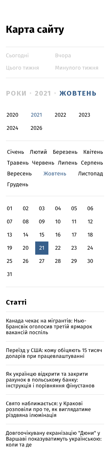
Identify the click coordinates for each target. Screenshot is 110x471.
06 (90, 208)
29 (74, 261)
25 (9, 261)
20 (25, 248)
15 (42, 235)
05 (74, 208)
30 (90, 261)
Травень (18, 163)
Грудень (17, 184)
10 (58, 221)
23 (74, 248)
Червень (43, 163)
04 (58, 208)
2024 (12, 128)
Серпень (92, 163)
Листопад (90, 173)
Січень (15, 152)
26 (26, 261)
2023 (84, 115)
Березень (65, 152)
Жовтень (78, 93)
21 (42, 248)
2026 (37, 128)
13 (9, 235)
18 (90, 235)
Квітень (93, 152)
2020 (12, 115)
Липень (67, 163)
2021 (43, 93)
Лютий (38, 152)
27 (42, 261)
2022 (60, 115)
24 (90, 248)
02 (25, 208)
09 (42, 221)
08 (26, 221)
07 (9, 221)
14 (25, 235)
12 (90, 221)
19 (9, 248)
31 (9, 274)
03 (42, 208)
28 (58, 261)
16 (57, 235)
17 (74, 235)
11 (74, 221)
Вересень (19, 173)
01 (9, 208)
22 (58, 248)
